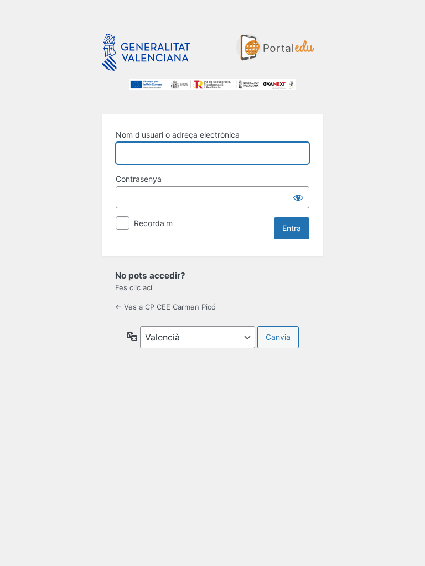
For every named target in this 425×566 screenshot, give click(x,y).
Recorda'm (153, 223)
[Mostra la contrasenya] (298, 197)
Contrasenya (139, 179)
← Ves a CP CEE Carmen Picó (165, 306)
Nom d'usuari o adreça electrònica (178, 134)
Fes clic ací (133, 287)
